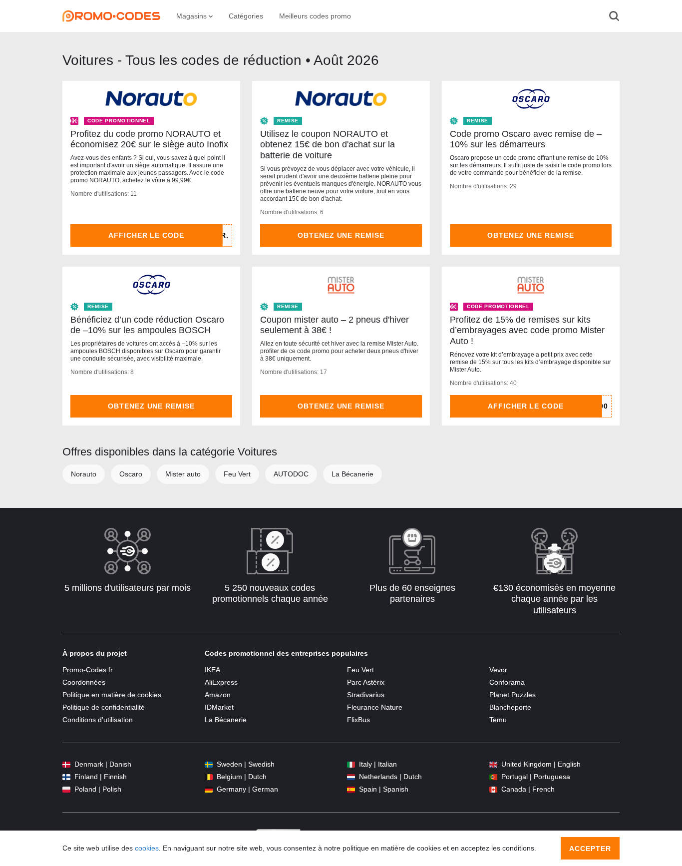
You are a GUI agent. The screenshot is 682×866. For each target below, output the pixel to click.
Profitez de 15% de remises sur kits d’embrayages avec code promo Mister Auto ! (527, 330)
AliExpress (221, 682)
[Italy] (351, 764)
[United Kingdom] (493, 764)
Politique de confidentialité (103, 707)
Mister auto (183, 474)
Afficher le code (146, 235)
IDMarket (219, 707)
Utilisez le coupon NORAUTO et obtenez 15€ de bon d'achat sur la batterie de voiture (327, 144)
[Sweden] (209, 764)
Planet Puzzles (512, 695)
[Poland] (66, 789)
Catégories (246, 16)
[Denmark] (66, 764)
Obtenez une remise (341, 235)
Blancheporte (510, 707)
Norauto (83, 474)
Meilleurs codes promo (315, 16)
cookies (147, 848)
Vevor (498, 670)
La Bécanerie (352, 474)
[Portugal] (493, 777)
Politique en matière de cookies (111, 695)
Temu (498, 720)
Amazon (218, 695)
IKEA (212, 670)
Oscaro (130, 474)
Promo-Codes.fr (87, 670)
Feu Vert (237, 474)
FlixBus (358, 720)
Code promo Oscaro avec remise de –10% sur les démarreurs (526, 139)
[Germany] (209, 789)
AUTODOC (291, 474)
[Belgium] (209, 777)
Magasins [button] (192, 16)
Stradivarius (365, 695)
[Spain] (351, 789)
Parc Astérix (365, 682)
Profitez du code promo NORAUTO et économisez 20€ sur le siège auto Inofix (149, 139)
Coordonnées (83, 682)
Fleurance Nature (374, 707)
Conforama (507, 682)
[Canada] (493, 789)
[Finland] (66, 777)
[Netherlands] (351, 777)
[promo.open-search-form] (614, 15)
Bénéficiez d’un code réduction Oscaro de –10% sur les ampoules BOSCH (147, 325)
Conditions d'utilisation (97, 720)
